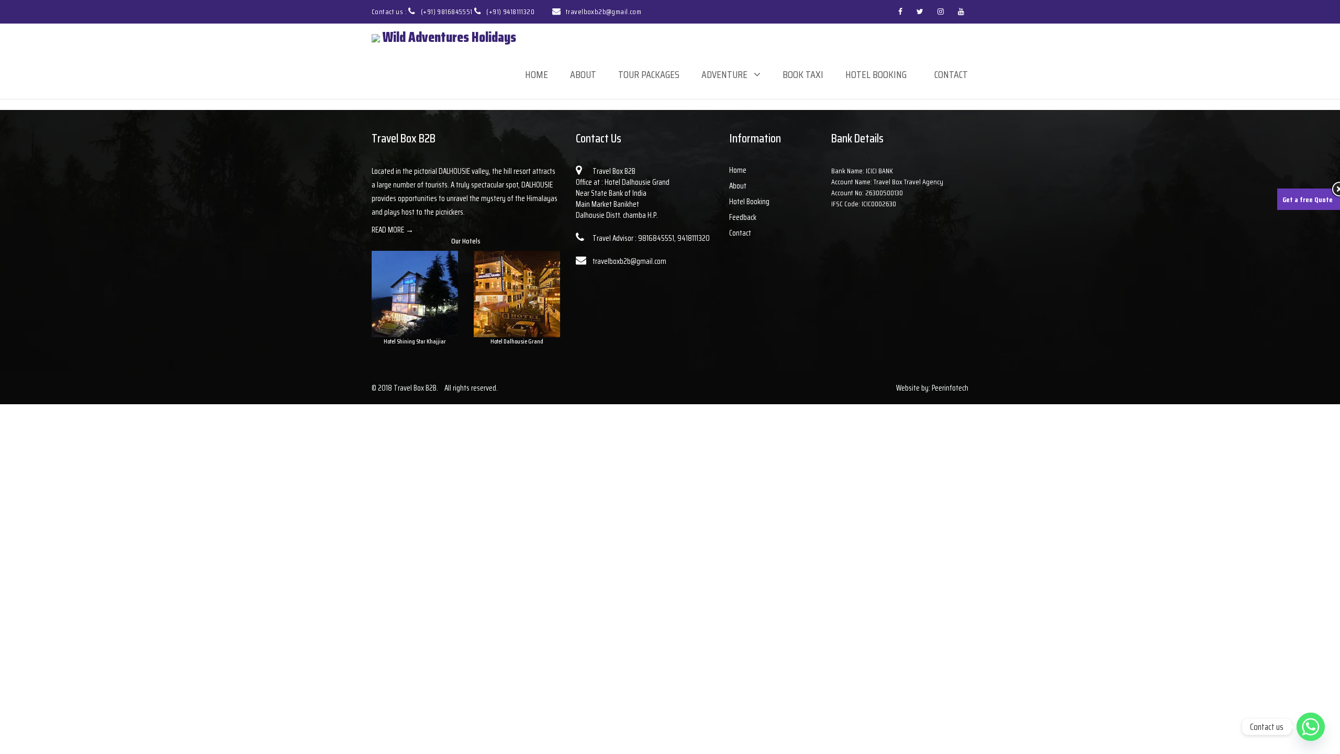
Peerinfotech (950, 388)
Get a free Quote (1307, 199)
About (583, 74)
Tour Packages (648, 74)
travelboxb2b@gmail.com (603, 11)
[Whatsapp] (1311, 727)
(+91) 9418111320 (510, 11)
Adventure (724, 74)
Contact (951, 74)
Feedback (742, 217)
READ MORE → (393, 230)
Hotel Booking (876, 74)
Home (536, 74)
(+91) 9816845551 (447, 11)
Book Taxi (803, 74)
